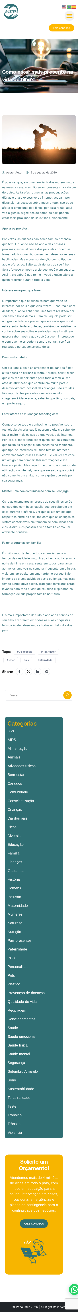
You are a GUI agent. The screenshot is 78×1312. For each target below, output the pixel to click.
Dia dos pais (17, 818)
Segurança (16, 1063)
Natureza (15, 923)
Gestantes (16, 871)
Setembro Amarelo (23, 1071)
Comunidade (18, 792)
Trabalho (15, 1115)
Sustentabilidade (21, 1089)
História (14, 879)
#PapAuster (48, 651)
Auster (11, 660)
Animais (14, 757)
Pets (11, 975)
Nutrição (14, 932)
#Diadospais (24, 651)
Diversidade (17, 836)
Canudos (15, 783)
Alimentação (17, 748)
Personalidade (19, 967)
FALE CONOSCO (34, 1223)
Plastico (14, 984)
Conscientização (21, 801)
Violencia (15, 1133)
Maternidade (18, 906)
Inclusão (14, 897)
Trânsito (14, 1124)
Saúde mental (19, 1054)
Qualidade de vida (22, 1002)
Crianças (15, 810)
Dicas (12, 827)
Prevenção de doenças (26, 993)
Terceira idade (19, 1098)
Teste (12, 1106)
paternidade (45, 660)
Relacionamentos (21, 1019)
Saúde (13, 1028)
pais (26, 660)
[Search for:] (39, 695)
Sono (12, 1080)
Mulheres (15, 914)
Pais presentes (20, 940)
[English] (64, 7)
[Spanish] (73, 7)
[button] (69, 16)
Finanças (15, 862)
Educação (16, 844)
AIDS (12, 740)
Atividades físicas (22, 766)
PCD (11, 958)
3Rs (11, 731)
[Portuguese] (69, 7)
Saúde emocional (21, 1037)
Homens (14, 888)
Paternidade (17, 949)
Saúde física (18, 1045)
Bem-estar (16, 775)
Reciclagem (17, 1010)
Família (13, 853)
